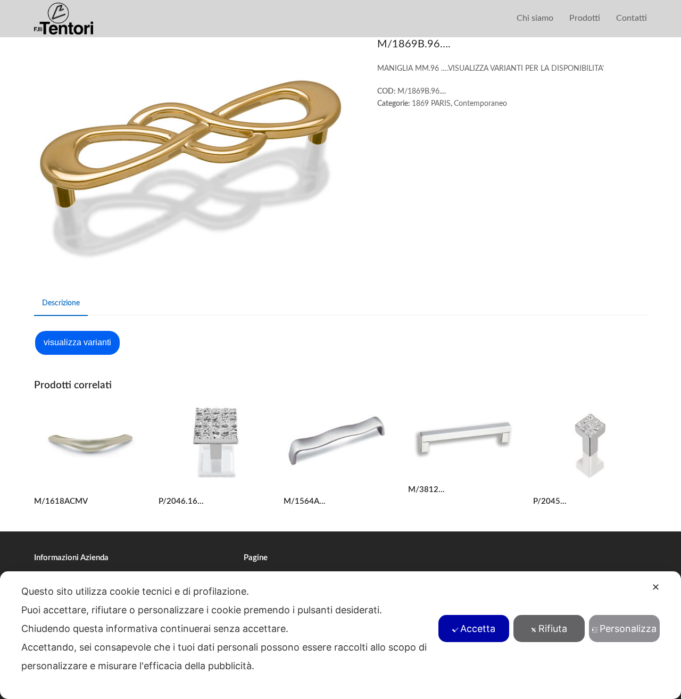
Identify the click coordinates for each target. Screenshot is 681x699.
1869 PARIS (431, 103)
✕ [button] (656, 587)
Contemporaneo (480, 103)
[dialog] (340, 635)
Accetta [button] (477, 628)
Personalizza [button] (628, 628)
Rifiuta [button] (552, 628)
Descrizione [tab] (61, 303)
